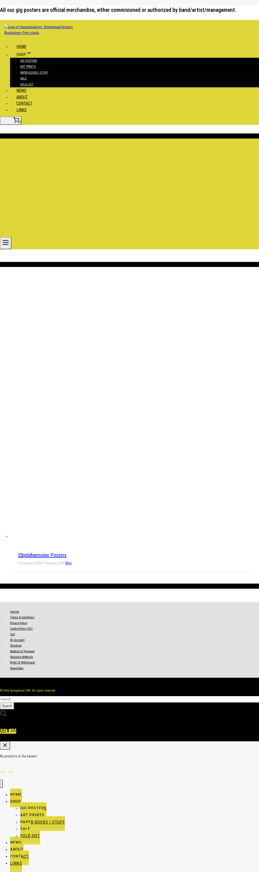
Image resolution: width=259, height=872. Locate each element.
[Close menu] (1, 783)
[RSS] (13, 731)
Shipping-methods (21, 657)
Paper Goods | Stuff (34, 72)
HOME (21, 46)
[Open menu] (5, 243)
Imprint (14, 612)
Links (21, 109)
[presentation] (134, 409)
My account (17, 640)
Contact (24, 103)
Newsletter (17, 668)
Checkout (15, 645)
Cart (12, 634)
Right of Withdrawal (22, 662)
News (21, 90)
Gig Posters (28, 61)
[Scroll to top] (3, 771)
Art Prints (28, 67)
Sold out (27, 84)
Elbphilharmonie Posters (42, 555)
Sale (23, 78)
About (22, 97)
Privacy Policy (18, 623)
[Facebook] (8, 731)
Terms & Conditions (22, 617)
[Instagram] (3, 731)
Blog (69, 563)
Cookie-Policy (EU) (21, 629)
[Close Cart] (5, 745)
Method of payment (22, 651)
